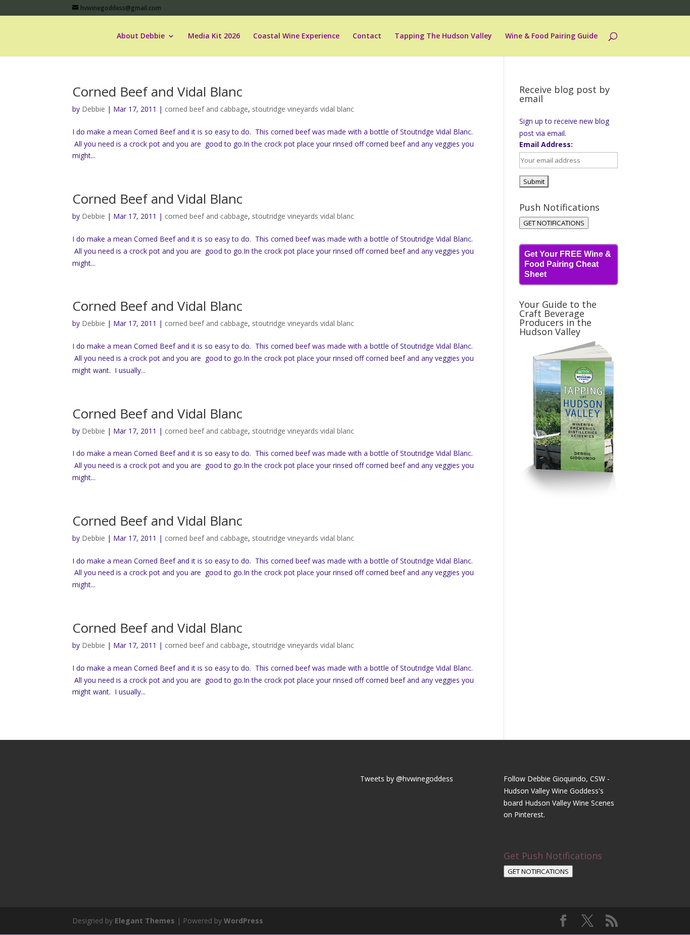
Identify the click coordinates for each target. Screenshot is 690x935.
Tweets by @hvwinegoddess (406, 778)
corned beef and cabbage (206, 109)
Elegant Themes (145, 920)
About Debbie (141, 36)
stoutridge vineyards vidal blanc (303, 109)
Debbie (93, 109)
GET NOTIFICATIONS (553, 222)
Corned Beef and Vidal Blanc (157, 91)
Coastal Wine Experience (296, 36)
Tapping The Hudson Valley (443, 36)
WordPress (243, 920)
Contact (367, 36)
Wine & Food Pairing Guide (551, 36)
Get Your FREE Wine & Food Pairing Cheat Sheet (567, 264)
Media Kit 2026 (214, 36)
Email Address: (546, 144)
